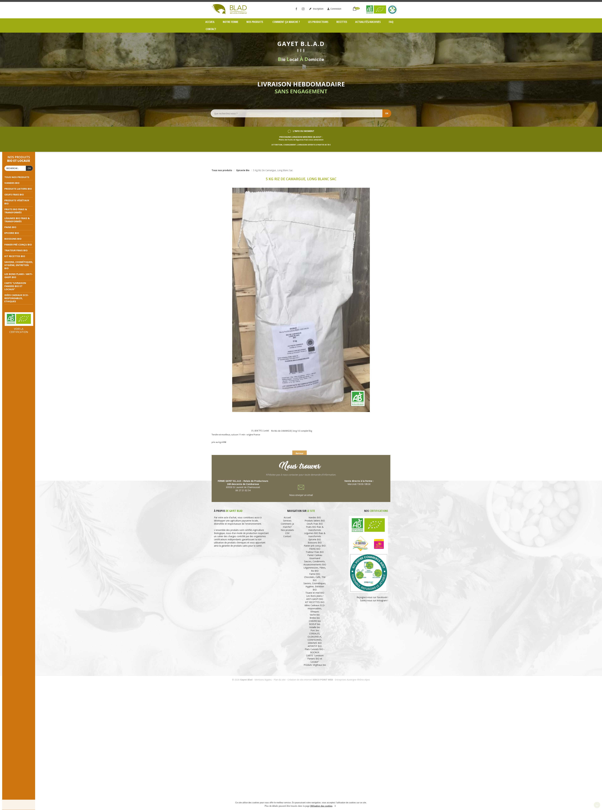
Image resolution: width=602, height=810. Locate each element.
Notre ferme (230, 22)
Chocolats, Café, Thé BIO (314, 579)
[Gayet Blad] (229, 8)
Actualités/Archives (368, 22)
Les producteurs (318, 22)
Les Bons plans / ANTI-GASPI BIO (314, 597)
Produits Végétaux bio (315, 664)
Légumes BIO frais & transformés (17, 220)
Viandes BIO (11, 182)
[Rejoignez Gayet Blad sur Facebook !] (297, 8)
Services (287, 520)
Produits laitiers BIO (18, 188)
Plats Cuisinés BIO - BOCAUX (315, 651)
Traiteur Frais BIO (16, 250)
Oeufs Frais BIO (14, 194)
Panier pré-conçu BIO (18, 244)
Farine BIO (314, 573)
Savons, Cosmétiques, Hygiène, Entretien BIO (18, 265)
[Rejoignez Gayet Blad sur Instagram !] (304, 8)
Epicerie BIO (11, 232)
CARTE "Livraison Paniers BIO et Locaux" (15, 286)
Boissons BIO (12, 238)
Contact (211, 29)
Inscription (317, 8)
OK (386, 113)
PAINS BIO (10, 227)
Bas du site (597, 805)
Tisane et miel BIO (314, 592)
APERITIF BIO (315, 646)
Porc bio (315, 630)
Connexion (335, 8)
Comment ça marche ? (286, 22)
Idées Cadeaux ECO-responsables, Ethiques (16, 298)
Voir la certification (18, 330)
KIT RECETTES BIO (14, 256)
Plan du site (279, 679)
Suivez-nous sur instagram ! (374, 600)
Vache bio (315, 614)
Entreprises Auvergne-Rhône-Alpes (352, 679)
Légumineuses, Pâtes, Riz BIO (315, 569)
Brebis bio (315, 617)
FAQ (391, 22)
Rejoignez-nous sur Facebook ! (372, 597)
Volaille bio (314, 627)
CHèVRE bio (315, 620)
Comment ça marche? (287, 525)
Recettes (341, 22)
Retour (299, 453)
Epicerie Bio (242, 170)
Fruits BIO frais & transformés (15, 211)
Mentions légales (263, 679)
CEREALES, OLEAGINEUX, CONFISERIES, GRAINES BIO (315, 638)
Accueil (210, 22)
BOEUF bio (314, 624)
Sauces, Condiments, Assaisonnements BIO (315, 563)
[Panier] (354, 7)
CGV (287, 533)
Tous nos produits (16, 177)
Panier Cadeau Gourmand (314, 557)
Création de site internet (300, 679)
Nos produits (255, 22)
